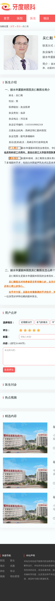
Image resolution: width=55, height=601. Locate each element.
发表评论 (9, 369)
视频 (2, 576)
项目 (46, 18)
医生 (33, 18)
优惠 (12, 566)
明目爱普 (15, 576)
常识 (12, 571)
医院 (20, 18)
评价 (2, 571)
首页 (7, 18)
